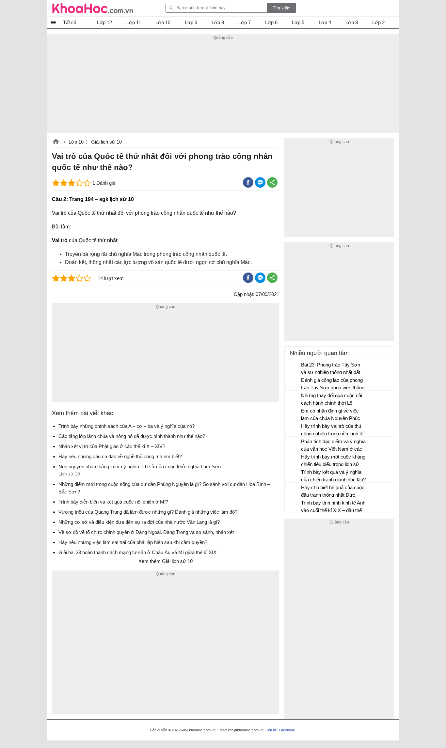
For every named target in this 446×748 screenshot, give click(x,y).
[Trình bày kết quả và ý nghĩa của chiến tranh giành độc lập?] (293, 475)
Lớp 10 (76, 142)
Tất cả (69, 22)
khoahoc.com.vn (56, 142)
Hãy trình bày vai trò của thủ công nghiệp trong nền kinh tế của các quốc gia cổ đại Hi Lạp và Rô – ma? (333, 430)
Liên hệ (271, 730)
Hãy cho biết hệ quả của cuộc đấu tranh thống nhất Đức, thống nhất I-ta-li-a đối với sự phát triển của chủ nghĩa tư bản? (332, 492)
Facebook (287, 730)
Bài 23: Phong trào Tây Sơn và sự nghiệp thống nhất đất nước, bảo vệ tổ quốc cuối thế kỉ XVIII (333, 369)
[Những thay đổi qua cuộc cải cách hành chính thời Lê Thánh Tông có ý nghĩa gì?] (293, 398)
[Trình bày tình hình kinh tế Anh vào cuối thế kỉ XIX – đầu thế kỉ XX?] (293, 506)
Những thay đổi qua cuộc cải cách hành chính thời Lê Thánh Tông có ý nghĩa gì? (331, 400)
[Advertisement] (223, 87)
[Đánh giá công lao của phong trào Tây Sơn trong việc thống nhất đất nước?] (293, 383)
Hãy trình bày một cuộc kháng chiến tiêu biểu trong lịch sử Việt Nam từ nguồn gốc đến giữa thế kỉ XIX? (333, 461)
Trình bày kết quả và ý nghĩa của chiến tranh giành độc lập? (333, 475)
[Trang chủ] (93, 8)
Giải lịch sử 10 (106, 142)
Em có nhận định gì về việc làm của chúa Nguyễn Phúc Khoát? (330, 415)
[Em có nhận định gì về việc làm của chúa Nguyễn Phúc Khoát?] (293, 414)
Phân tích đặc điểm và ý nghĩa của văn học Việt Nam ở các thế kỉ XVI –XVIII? (333, 446)
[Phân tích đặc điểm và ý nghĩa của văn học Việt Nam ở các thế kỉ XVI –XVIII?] (293, 444)
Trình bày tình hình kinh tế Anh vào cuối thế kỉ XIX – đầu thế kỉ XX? (333, 507)
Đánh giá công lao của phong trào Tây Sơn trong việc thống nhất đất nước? (332, 384)
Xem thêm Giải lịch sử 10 (165, 561)
